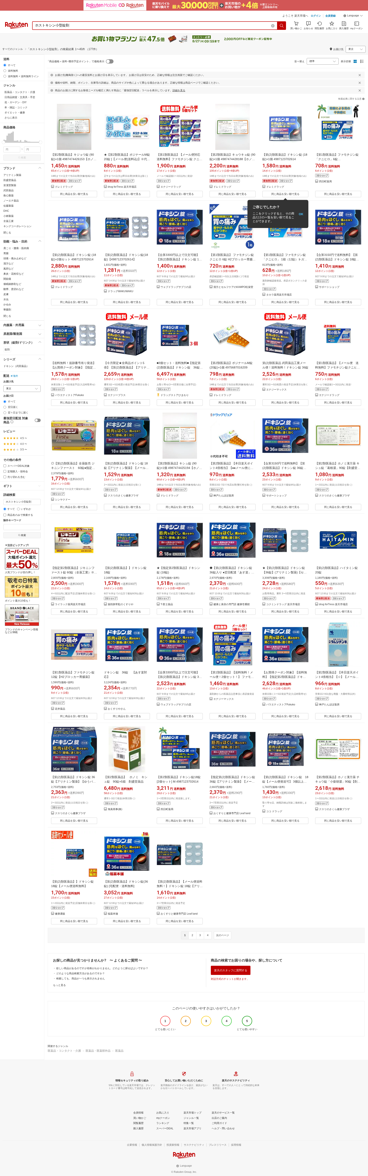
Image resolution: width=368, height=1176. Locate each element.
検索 (23, 157)
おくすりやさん (117, 709)
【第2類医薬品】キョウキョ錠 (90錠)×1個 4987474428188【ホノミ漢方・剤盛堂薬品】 (232, 159)
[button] (353, 16)
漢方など (8, 263)
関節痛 (7, 278)
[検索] (281, 25)
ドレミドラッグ (64, 187)
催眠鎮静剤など (12, 284)
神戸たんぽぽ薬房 (223, 495)
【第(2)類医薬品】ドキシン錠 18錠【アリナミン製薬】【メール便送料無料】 (126, 468)
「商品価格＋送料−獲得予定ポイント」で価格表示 (75, 61)
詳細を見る (178, 90)
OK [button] (301, 214)
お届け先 (8, 381)
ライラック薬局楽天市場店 (70, 604)
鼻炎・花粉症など (13, 273)
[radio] (4, 65)
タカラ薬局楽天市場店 (279, 294)
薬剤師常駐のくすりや (120, 604)
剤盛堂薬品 (9, 180)
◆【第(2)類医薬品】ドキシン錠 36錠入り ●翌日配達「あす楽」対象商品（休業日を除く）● (232, 572)
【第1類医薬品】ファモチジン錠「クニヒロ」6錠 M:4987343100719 (337, 159)
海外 (15, 375)
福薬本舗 (113, 913)
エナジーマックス (276, 389)
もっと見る (59, 985)
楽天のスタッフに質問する (230, 970)
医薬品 (119, 1050)
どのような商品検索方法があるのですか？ (80, 973)
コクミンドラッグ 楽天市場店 (283, 604)
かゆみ (7, 304)
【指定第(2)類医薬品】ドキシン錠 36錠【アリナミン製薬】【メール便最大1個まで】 (232, 781)
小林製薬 (8, 216)
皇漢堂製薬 (9, 185)
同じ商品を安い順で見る (74, 194)
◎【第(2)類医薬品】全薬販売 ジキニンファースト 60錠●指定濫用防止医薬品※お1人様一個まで (73, 468)
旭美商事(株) (115, 809)
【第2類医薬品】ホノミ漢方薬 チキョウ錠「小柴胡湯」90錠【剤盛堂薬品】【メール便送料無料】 (337, 781)
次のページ (222, 935)
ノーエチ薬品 (11, 200)
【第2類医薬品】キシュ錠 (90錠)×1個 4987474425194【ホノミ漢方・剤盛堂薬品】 (179, 468)
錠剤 (7, 349)
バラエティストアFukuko (69, 395)
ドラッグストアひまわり (175, 395)
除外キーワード (12, 520)
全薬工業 (8, 221)
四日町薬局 (325, 181)
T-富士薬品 (167, 604)
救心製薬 (8, 195)
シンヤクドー (62, 499)
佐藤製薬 (8, 205)
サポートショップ (329, 287)
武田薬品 (8, 190)
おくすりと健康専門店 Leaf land (231, 813)
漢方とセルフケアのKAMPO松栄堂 (233, 287)
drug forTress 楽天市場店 (122, 187)
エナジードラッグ (171, 187)
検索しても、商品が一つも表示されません (80, 978)
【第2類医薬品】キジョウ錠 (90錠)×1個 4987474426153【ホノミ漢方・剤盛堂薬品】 (73, 159)
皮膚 (6, 294)
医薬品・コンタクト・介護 (64, 1050)
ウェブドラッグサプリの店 (176, 287)
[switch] (38, 420)
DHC (6, 210)
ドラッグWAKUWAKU (120, 291)
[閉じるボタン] (359, 75)
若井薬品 (60, 709)
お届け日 (8, 395)
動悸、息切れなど (13, 289)
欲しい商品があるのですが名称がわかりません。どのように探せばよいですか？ (102, 968)
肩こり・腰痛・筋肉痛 (16, 248)
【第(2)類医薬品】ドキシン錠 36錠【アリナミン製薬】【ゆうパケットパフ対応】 (73, 781)
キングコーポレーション (17, 226)
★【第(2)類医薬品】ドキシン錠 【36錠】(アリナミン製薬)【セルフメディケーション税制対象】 (285, 572)
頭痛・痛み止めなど (14, 258)
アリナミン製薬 (12, 175)
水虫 (6, 299)
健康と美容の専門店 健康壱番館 (231, 604)
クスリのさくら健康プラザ (123, 495)
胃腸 (6, 253)
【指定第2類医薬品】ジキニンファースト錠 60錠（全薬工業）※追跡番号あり (74, 572)
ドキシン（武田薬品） (16, 366)
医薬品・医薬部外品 (98, 1050)
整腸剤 (7, 309)
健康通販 (60, 913)
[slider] (3, 142)
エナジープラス (117, 395)
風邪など (8, 268)
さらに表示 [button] (10, 117)
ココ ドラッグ (274, 811)
